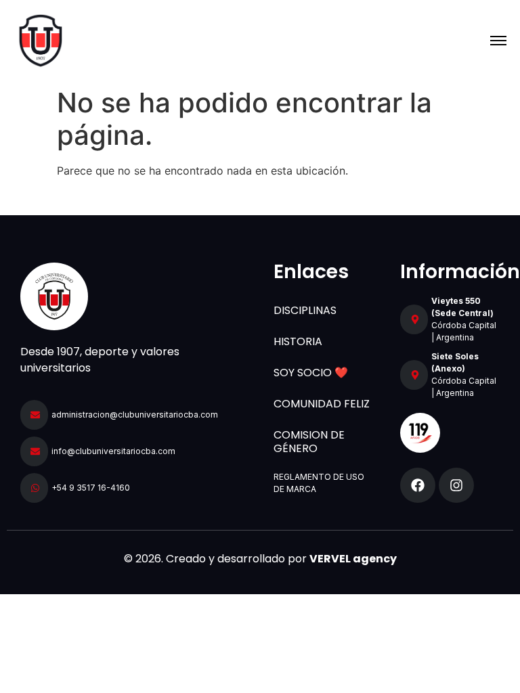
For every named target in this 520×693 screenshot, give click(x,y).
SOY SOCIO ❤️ (311, 372)
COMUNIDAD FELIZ (322, 403)
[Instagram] (456, 485)
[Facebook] (417, 485)
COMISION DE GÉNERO (309, 441)
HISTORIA (298, 341)
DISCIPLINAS (305, 310)
